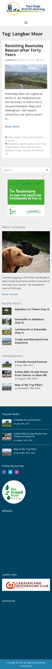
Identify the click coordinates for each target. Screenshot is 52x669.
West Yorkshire (36, 137)
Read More (12, 126)
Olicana (26, 150)
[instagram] (17, 472)
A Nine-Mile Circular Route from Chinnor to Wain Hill (31, 373)
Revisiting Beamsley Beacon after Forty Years (24, 50)
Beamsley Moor (27, 143)
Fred (42, 59)
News (10, 137)
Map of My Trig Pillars (28, 384)
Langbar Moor (12, 147)
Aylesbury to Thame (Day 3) (32, 309)
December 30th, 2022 (29, 388)
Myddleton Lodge (13, 150)
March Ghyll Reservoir (30, 147)
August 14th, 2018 (27, 378)
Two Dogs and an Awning (34, 662)
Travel (25, 137)
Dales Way (41, 143)
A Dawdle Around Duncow (31, 361)
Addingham (13, 143)
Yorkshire (9, 140)
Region (17, 137)
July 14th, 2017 (25, 365)
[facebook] (4, 472)
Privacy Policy (26, 666)
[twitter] (10, 472)
